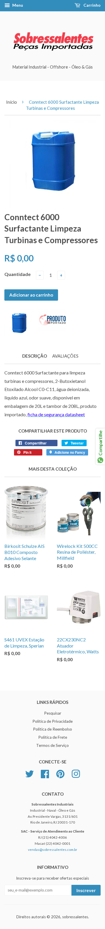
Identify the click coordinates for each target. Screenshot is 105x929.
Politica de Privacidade (52, 721)
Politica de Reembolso (52, 729)
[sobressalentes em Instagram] (75, 773)
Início (11, 102)
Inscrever (86, 890)
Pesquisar (52, 713)
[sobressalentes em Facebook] (45, 773)
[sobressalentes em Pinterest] (60, 773)
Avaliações (65, 355)
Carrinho (92, 5)
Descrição (34, 355)
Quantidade (17, 274)
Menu (17, 5)
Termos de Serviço (52, 745)
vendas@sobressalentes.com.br (52, 849)
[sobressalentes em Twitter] (29, 773)
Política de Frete (52, 737)
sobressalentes (75, 916)
